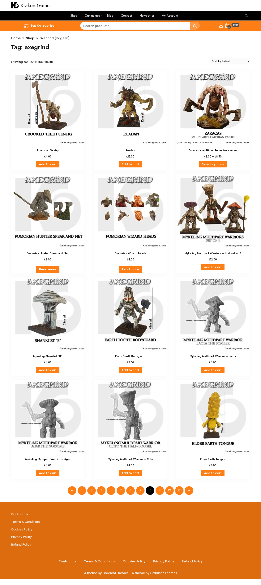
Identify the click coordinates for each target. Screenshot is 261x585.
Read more (47, 269)
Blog (110, 15)
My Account (170, 15)
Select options (213, 164)
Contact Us (19, 514)
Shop (73, 15)
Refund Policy (21, 544)
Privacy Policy (21, 537)
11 (160, 490)
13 (179, 490)
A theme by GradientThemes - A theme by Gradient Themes (130, 573)
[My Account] (221, 25)
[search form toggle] (246, 15)
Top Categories (42, 26)
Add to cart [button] (48, 164)
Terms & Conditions (26, 522)
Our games (92, 15)
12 (169, 490)
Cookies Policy (21, 529)
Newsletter (146, 15)
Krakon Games (36, 5)
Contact (126, 15)
